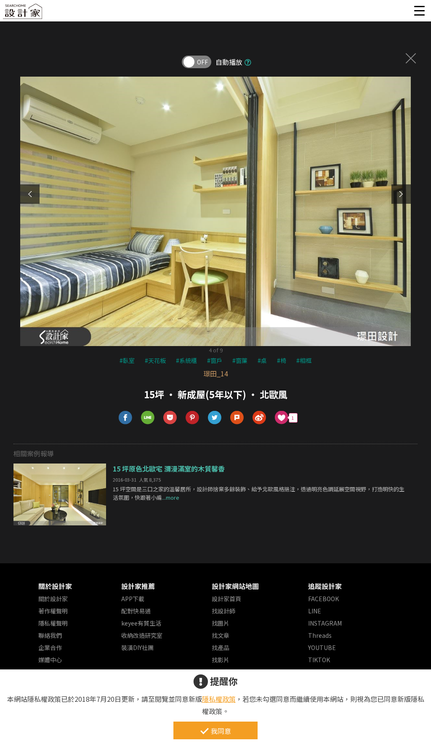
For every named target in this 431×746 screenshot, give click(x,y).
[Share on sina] (259, 418)
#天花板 (155, 360)
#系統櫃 (186, 360)
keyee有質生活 (141, 623)
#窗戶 (214, 360)
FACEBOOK (323, 598)
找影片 (220, 659)
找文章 (220, 635)
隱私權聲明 (53, 623)
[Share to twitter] (215, 418)
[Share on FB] (126, 418)
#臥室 (127, 360)
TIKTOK (319, 659)
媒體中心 (50, 659)
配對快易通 (136, 611)
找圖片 (220, 623)
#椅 (281, 360)
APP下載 (132, 598)
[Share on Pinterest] (193, 418)
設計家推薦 (138, 586)
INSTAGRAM (325, 623)
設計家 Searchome (23, 13)
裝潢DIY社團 (137, 647)
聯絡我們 (50, 635)
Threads (320, 635)
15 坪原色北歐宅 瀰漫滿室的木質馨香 (169, 469)
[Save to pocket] (170, 418)
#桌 (262, 360)
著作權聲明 (53, 611)
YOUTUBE (322, 647)
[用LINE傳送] (148, 418)
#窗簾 (239, 360)
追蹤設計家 (325, 586)
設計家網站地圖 (235, 586)
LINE (314, 611)
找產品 (220, 647)
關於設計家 (55, 586)
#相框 (303, 360)
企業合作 (50, 647)
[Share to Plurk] (237, 418)
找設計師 (223, 611)
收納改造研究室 (141, 635)
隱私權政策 (219, 699)
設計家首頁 (226, 598)
